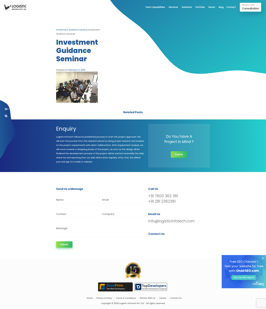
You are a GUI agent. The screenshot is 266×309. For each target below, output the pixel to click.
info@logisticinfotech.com (171, 221)
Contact (231, 7)
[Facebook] (5, 95)
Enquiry (179, 154)
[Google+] (6, 109)
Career (162, 298)
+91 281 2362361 (162, 201)
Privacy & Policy (104, 298)
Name (59, 199)
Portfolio (200, 7)
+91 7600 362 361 (163, 195)
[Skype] (6, 116)
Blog (221, 7)
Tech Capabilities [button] (155, 7)
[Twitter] (6, 102)
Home (90, 298)
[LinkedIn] (165, 241)
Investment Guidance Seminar (72, 29)
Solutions (187, 7)
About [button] (211, 7)
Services (173, 7)
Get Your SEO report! (243, 277)
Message (61, 228)
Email (105, 199)
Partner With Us (147, 298)
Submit (64, 244)
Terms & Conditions (126, 298)
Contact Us (176, 298)
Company (108, 214)
